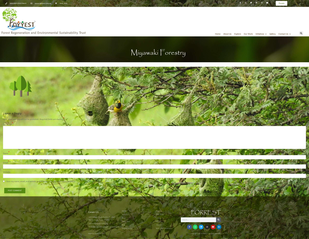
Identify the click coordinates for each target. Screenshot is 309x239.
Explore (237, 34)
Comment (7, 124)
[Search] (218, 219)
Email (5, 162)
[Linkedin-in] (256, 3)
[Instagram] (262, 3)
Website (6, 172)
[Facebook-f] (240, 3)
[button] (301, 33)
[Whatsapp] (245, 3)
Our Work (248, 34)
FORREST (206, 212)
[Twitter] (251, 3)
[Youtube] (213, 227)
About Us (227, 34)
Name (5, 153)
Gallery (272, 34)
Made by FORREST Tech (96, 233)
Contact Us (283, 34)
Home (217, 34)
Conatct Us (93, 212)
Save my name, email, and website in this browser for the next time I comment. (41, 181)
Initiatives (260, 34)
